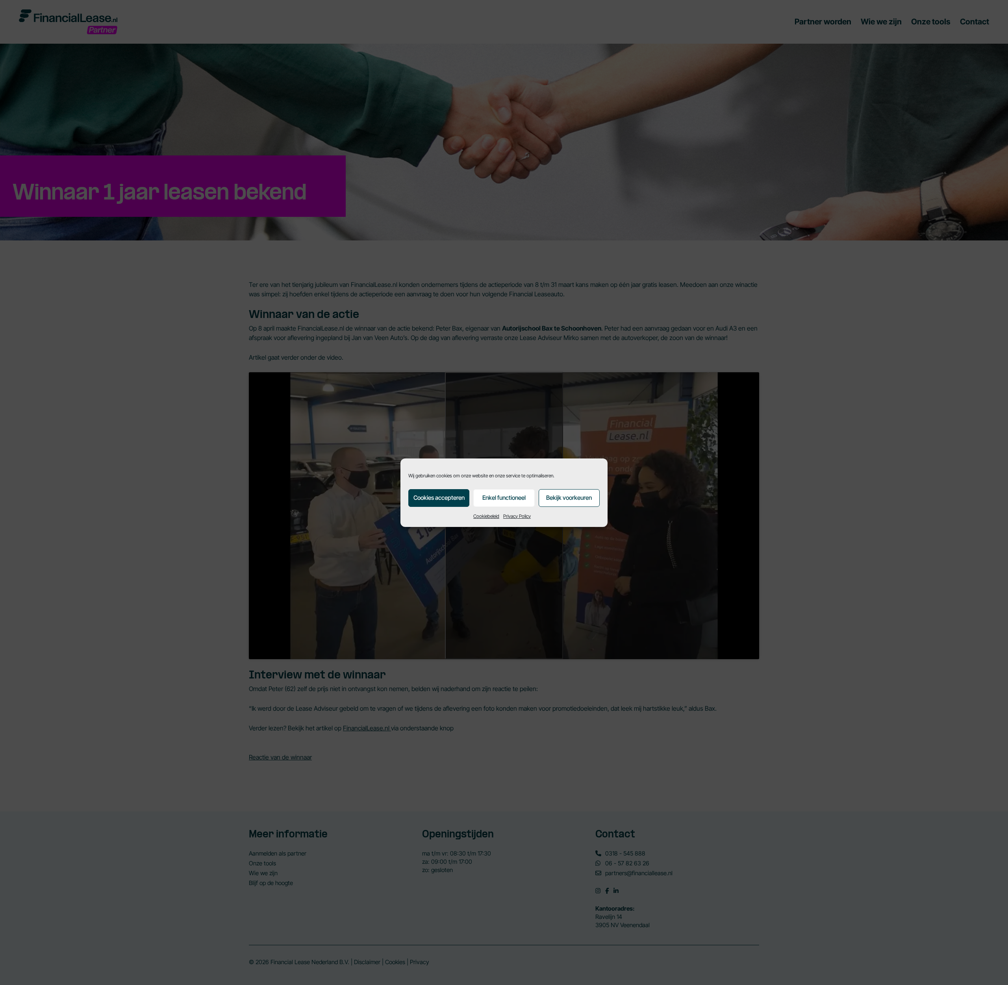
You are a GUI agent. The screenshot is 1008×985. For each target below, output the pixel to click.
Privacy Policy (517, 516)
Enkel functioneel (504, 497)
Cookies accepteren (439, 497)
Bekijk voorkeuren (569, 497)
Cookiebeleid (486, 516)
